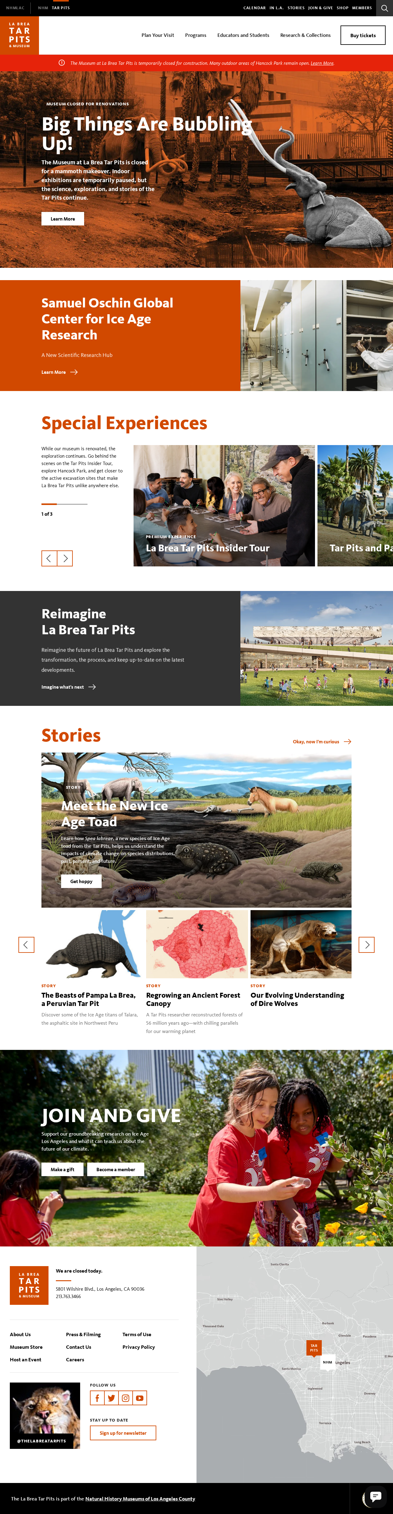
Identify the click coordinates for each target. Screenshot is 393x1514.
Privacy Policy (139, 1347)
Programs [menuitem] (195, 35)
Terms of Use (137, 1334)
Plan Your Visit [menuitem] (158, 35)
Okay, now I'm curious (316, 741)
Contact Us (78, 1347)
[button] (376, 1497)
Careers (75, 1359)
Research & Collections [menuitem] (305, 35)
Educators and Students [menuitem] (243, 35)
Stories (296, 8)
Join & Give (320, 8)
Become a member (115, 1169)
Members (362, 8)
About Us (20, 1334)
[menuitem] (15, 8)
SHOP (342, 8)
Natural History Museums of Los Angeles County (140, 1498)
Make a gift (62, 1169)
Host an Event (25, 1359)
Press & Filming (83, 1334)
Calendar (254, 8)
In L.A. (277, 8)
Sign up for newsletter (123, 1433)
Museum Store (26, 1347)
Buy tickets (363, 35)
